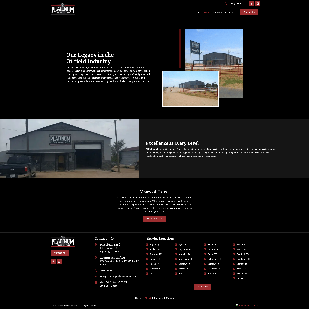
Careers (170, 298)
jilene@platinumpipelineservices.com (118, 276)
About (148, 298)
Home (138, 298)
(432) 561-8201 (237, 3)
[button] (251, 3)
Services (158, 298)
